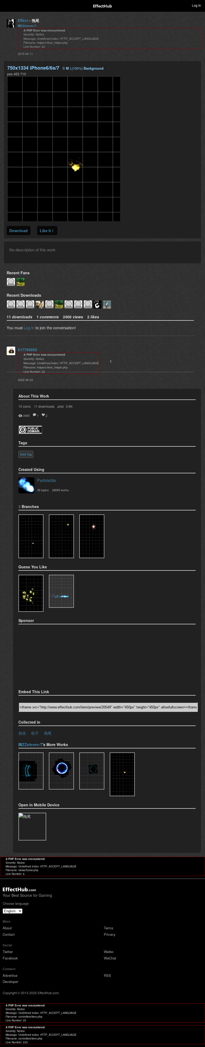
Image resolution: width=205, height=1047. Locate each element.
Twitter (8, 951)
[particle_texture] (61, 591)
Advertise (10, 975)
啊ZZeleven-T (27, 26)
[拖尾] (31, 536)
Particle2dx (46, 480)
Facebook (10, 958)
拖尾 (48, 733)
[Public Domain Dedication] (30, 432)
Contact (9, 934)
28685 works (60, 490)
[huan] (61, 771)
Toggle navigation (6, 5)
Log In (29, 327)
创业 (22, 733)
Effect (23, 20)
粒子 (35, 733)
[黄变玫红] (91, 536)
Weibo (108, 951)
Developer (10, 981)
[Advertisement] (45, 655)
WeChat (110, 958)
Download (18, 230)
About (7, 927)
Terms (108, 927)
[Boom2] (31, 593)
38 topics (43, 490)
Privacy (110, 934)
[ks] (91, 771)
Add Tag (26, 454)
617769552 (27, 349)
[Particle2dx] (26, 485)
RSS (107, 975)
